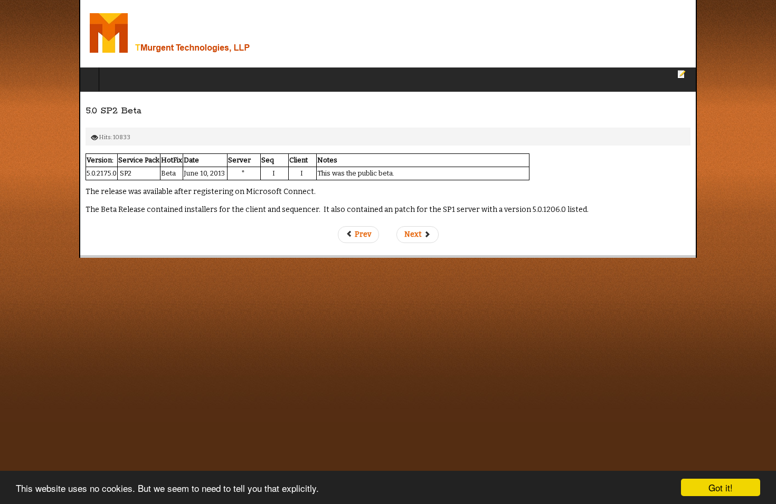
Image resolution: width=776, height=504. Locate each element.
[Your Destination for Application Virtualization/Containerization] (136, 33)
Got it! (720, 487)
